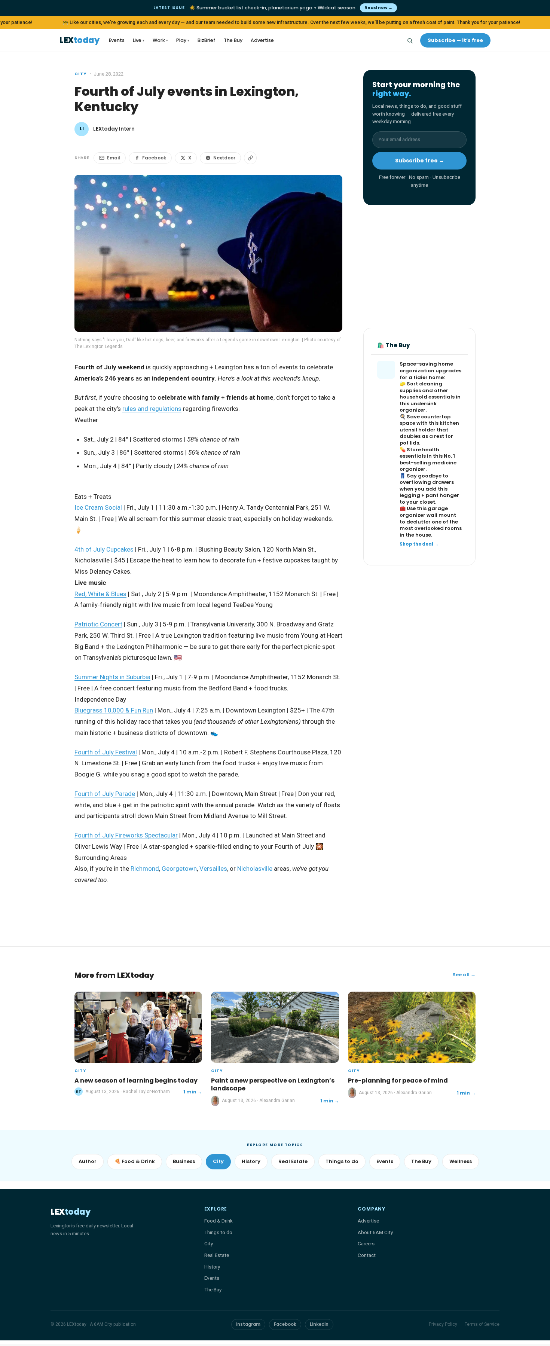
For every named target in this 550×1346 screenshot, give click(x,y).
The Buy (233, 40)
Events (117, 40)
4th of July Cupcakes (104, 549)
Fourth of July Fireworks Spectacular (126, 835)
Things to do (342, 1161)
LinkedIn (319, 1324)
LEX (79, 40)
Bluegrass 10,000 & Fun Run (113, 710)
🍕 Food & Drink (134, 1161)
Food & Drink (218, 1221)
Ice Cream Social (98, 507)
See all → (464, 974)
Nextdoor (224, 158)
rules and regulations (151, 408)
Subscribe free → (419, 160)
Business (184, 1161)
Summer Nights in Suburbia (112, 677)
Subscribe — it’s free (455, 40)
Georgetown (179, 868)
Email (113, 158)
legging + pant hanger (429, 495)
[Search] (409, 40)
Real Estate (293, 1161)
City (80, 74)
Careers (366, 1243)
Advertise (262, 40)
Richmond (145, 868)
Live (138, 40)
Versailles (213, 868)
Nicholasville (254, 868)
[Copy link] (250, 158)
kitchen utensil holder (429, 427)
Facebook (154, 158)
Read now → (378, 7)
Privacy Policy (443, 1324)
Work (160, 40)
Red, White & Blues (100, 594)
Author (88, 1161)
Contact (367, 1255)
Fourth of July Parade (104, 793)
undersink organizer (418, 407)
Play (182, 40)
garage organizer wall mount (428, 512)
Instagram (248, 1324)
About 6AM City (375, 1232)
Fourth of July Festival (105, 752)
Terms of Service (482, 1324)
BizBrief (207, 40)
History (251, 1161)
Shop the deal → (419, 544)
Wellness (460, 1161)
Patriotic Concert (98, 624)
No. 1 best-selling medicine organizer (428, 462)
